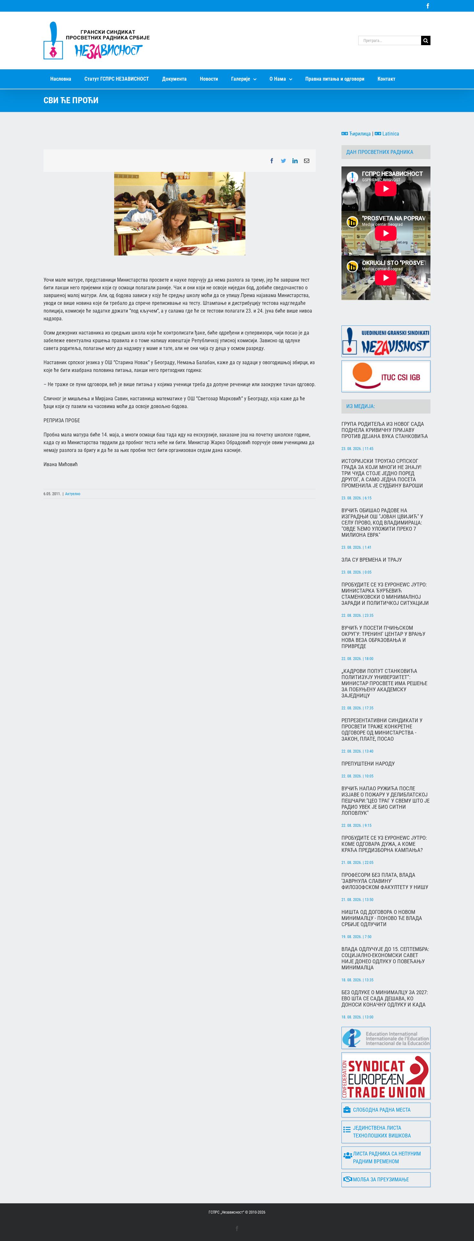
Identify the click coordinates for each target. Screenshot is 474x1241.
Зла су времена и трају (371, 560)
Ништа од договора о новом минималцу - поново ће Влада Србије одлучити (381, 918)
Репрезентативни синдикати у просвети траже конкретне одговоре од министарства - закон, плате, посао (381, 729)
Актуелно (72, 494)
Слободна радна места (381, 1110)
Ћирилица (359, 134)
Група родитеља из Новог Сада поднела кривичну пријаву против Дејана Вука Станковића (384, 430)
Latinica (390, 134)
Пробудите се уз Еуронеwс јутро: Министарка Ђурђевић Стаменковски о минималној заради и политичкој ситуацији (385, 594)
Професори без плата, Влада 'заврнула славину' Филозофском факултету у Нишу (384, 881)
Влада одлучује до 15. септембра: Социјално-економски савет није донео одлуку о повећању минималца (385, 958)
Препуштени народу (368, 764)
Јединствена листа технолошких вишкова (382, 1132)
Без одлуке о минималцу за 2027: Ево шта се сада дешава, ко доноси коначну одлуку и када (384, 998)
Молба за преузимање (381, 1179)
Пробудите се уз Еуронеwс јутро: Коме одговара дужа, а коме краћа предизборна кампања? (384, 844)
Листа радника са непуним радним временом (387, 1158)
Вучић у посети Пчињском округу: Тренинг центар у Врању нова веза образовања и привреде (383, 637)
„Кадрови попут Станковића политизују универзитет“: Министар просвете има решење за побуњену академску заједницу (384, 683)
